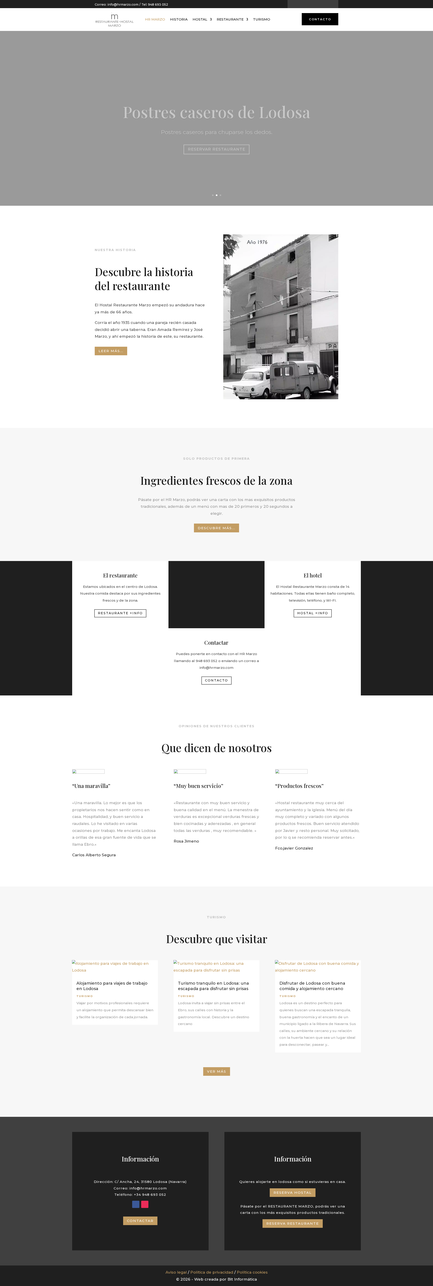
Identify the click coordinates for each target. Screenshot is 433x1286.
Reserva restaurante (292, 1223)
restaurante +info (120, 613)
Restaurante (230, 19)
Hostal (200, 19)
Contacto (320, 19)
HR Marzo (155, 19)
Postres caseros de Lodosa (216, 102)
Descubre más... (216, 528)
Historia (179, 19)
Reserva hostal (293, 1192)
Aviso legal (176, 1272)
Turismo (261, 19)
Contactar (140, 1221)
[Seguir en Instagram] (317, 4)
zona (281, 480)
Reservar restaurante (216, 140)
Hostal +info (312, 613)
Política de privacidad (211, 1272)
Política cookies (252, 1272)
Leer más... (111, 351)
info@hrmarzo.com (122, 4)
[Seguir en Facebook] (309, 4)
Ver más (216, 1071)
